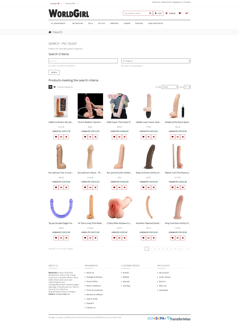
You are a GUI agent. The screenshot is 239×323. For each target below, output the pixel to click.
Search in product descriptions (63, 66)
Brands (126, 272)
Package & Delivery (94, 277)
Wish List (163, 286)
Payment (90, 303)
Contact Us (91, 307)
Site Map (126, 286)
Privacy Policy (92, 281)
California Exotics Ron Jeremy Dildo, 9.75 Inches (71, 122)
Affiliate (126, 277)
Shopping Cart (177, 2)
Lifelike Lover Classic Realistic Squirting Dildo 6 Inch (160, 122)
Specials (126, 281)
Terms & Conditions (95, 290)
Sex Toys (101, 23)
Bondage (139, 23)
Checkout (187, 2)
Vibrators (114, 23)
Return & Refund (94, 286)
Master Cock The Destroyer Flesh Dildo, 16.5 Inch (188, 172)
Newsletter (163, 290)
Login (159, 13)
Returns (162, 281)
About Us (90, 272)
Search (57, 32)
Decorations (77, 23)
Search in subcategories (133, 66)
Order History (164, 277)
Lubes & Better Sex (155, 23)
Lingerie (126, 23)
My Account (156, 2)
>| (188, 249)
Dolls (90, 23)
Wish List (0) (166, 2)
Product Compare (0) (65, 87)
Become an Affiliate (95, 294)
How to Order (92, 299)
